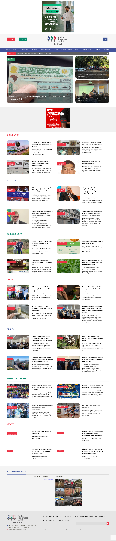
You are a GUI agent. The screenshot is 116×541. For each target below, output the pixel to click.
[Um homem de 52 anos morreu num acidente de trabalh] (59, 492)
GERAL (77, 50)
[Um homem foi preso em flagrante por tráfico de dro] (68, 501)
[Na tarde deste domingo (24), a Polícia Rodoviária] (59, 501)
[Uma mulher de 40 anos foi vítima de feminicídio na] (68, 492)
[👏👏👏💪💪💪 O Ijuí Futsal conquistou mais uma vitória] (77, 501)
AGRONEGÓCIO (45, 50)
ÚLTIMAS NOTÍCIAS (11, 50)
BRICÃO (98, 50)
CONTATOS (107, 50)
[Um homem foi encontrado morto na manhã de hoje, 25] (68, 483)
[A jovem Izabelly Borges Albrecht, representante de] (59, 483)
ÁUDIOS (10, 433)
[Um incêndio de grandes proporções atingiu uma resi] (77, 492)
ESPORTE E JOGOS (66, 50)
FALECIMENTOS (87, 50)
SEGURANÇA (24, 50)
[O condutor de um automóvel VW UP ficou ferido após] (77, 483)
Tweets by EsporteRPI (48, 479)
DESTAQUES (10, 58)
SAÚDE (56, 50)
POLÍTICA (35, 50)
